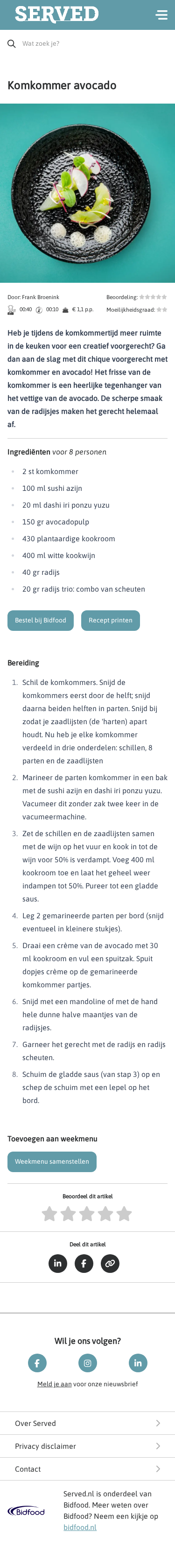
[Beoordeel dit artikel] (50, 1214)
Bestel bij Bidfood (40, 620)
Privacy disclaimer (45, 1446)
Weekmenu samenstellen (52, 1161)
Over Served (35, 1423)
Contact (28, 1469)
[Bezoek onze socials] (37, 1363)
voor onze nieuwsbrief (87, 1384)
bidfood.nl (80, 1527)
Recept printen (111, 620)
